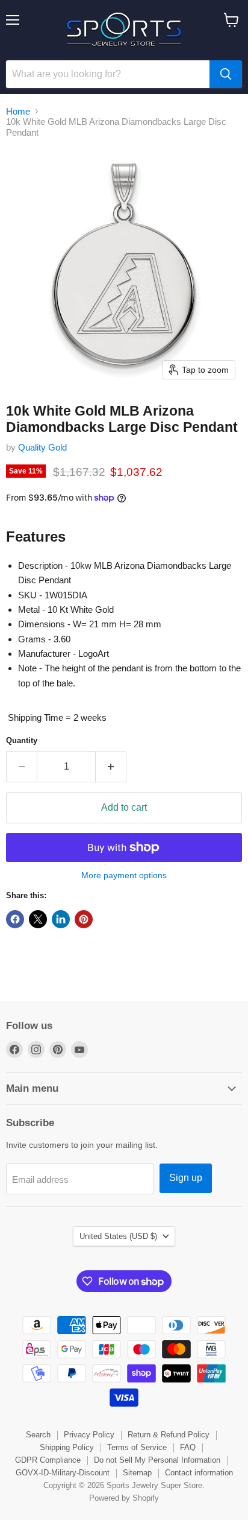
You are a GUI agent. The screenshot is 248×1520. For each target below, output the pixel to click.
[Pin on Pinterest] (84, 919)
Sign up (185, 1178)
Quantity (21, 740)
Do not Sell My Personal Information (157, 1460)
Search (38, 1434)
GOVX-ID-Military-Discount (63, 1472)
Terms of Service (137, 1447)
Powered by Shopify (124, 1498)
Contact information (199, 1472)
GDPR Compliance (48, 1460)
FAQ (188, 1447)
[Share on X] (38, 919)
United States (118, 1236)
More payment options (124, 875)
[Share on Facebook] (15, 919)
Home (18, 111)
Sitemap (137, 1472)
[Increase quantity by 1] (111, 766)
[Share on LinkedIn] (61, 919)
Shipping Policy (67, 1447)
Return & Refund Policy (168, 1434)
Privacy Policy (89, 1434)
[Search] (225, 74)
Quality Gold (42, 447)
